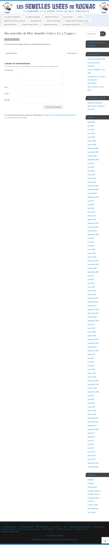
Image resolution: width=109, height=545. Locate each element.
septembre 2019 (93, 351)
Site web (7, 100)
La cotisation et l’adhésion (12, 17)
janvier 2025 (92, 182)
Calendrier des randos (50, 24)
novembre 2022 (93, 264)
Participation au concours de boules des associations (96, 80)
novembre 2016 (93, 467)
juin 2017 (91, 440)
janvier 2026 (92, 144)
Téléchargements (35, 21)
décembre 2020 (93, 313)
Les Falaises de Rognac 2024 (71, 24)
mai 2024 (91, 204)
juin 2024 (91, 201)
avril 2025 (91, 171)
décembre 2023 (93, 223)
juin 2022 (91, 276)
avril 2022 (91, 283)
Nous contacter (68, 17)
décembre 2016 (93, 463)
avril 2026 (91, 133)
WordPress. (74, 540)
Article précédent (11, 53)
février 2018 (92, 411)
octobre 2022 (92, 268)
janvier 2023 (92, 257)
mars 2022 (91, 287)
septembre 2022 (93, 272)
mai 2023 (91, 242)
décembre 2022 (93, 261)
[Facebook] (105, 5)
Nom (6, 87)
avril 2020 (91, 324)
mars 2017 (91, 452)
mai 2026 (91, 129)
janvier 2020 (92, 336)
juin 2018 (91, 396)
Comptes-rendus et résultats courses (77, 21)
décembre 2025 (93, 148)
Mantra (66, 540)
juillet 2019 (91, 354)
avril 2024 (91, 208)
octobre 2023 (92, 231)
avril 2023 (91, 246)
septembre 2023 (93, 234)
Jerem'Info (60, 535)
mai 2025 (91, 167)
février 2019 (92, 373)
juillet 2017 (91, 437)
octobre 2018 (92, 388)
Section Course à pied (53, 21)
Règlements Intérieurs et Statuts (14, 21)
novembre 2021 (93, 302)
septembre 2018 (93, 392)
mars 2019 (91, 369)
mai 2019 (91, 362)
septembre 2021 (93, 309)
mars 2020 (91, 328)
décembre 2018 (93, 381)
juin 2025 (91, 163)
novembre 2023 (93, 227)
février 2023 (92, 253)
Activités (91, 480)
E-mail (6, 94)
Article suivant (72, 53)
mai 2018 (91, 399)
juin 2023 (91, 238)
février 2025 (92, 178)
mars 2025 (91, 174)
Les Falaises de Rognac (32, 17)
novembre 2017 (93, 422)
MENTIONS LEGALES (51, 17)
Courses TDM (93, 505)
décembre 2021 (93, 298)
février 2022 (92, 291)
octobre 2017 (92, 425)
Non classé (91, 512)
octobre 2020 (92, 317)
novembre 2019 (93, 343)
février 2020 (92, 332)
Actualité (91, 483)
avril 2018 (91, 403)
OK (102, 34)
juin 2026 (91, 126)
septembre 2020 (93, 321)
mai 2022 (91, 279)
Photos (80, 17)
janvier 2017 (92, 459)
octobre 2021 (92, 306)
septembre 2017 (93, 429)
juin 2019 (91, 358)
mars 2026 (91, 137)
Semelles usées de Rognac (39, 540)
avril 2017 (91, 448)
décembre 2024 (93, 186)
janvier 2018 (92, 414)
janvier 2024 (92, 219)
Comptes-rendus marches (30, 24)
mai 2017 (91, 444)
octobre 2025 (92, 156)
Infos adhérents (93, 508)
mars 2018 (91, 407)
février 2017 (92, 455)
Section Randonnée (10, 24)
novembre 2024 (93, 189)
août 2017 (91, 433)
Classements (92, 487)
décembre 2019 (93, 339)
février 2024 (92, 216)
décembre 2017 (93, 418)
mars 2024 (91, 212)
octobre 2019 (92, 347)
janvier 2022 (92, 294)
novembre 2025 (93, 152)
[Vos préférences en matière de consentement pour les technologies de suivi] (105, 541)
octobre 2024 (92, 193)
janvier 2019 (92, 377)
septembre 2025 (93, 159)
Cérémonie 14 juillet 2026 (96, 59)
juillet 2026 (91, 122)
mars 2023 (91, 249)
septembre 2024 (93, 197)
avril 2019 (91, 366)
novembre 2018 (93, 384)
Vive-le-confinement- (12, 39)
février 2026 (92, 141)
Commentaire (7, 71)
